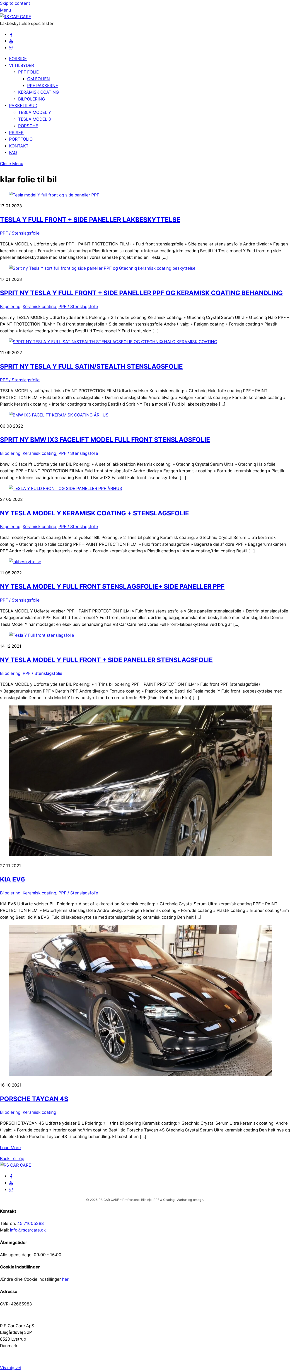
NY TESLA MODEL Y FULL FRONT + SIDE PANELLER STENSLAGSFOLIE (106, 660)
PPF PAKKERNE (42, 85)
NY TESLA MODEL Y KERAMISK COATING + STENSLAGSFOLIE (94, 513)
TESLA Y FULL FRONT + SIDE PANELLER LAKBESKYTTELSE (90, 219)
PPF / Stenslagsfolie (20, 232)
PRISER (16, 132)
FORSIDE (18, 58)
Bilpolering (10, 306)
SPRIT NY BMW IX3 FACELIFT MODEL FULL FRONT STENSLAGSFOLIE (105, 439)
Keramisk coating (39, 306)
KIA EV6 (12, 879)
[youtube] (11, 40)
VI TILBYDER (21, 65)
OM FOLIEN (38, 78)
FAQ (13, 152)
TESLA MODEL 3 (34, 119)
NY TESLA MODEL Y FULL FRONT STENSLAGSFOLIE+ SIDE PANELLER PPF (112, 586)
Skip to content (15, 3)
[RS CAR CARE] (15, 16)
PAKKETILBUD (23, 105)
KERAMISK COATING (38, 92)
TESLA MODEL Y (34, 112)
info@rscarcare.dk (28, 1229)
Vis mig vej (10, 1367)
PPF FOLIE (28, 71)
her (65, 1279)
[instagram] (11, 47)
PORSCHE (28, 125)
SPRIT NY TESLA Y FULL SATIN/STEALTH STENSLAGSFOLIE (91, 366)
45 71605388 (30, 1223)
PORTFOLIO (21, 139)
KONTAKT (19, 145)
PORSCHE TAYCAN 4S (34, 1099)
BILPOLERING (31, 98)
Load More (10, 1147)
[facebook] (11, 34)
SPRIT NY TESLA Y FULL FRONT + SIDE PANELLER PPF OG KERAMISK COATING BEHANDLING (141, 293)
